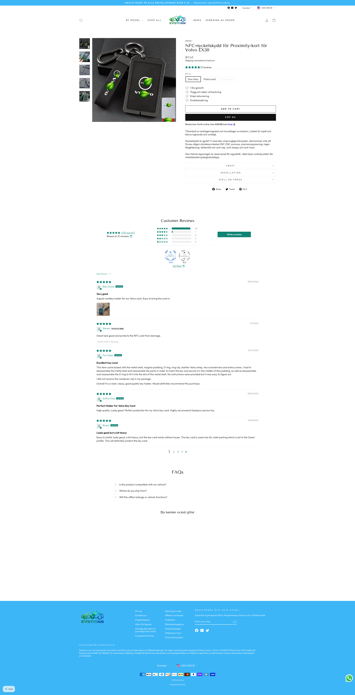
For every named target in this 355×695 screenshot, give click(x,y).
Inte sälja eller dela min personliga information (145, 630)
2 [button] (173, 451)
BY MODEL (133, 20)
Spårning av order (220, 20)
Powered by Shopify (177, 684)
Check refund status (174, 637)
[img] (104, 282)
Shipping (189, 60)
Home (188, 40)
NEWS (197, 20)
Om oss (138, 611)
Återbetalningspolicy (174, 624)
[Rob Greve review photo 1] (103, 309)
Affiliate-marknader (174, 615)
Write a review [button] (234, 234)
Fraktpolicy (170, 620)
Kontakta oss (141, 615)
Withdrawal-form (173, 633)
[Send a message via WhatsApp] (349, 678)
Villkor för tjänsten (143, 624)
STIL (188, 74)
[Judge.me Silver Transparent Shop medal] (184, 255)
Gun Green (227, 79)
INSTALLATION (230, 172)
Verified (177, 266)
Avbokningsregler (173, 628)
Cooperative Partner (144, 635)
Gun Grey (193, 79)
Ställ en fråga (230, 179)
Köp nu (230, 117)
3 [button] (178, 451)
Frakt (230, 165)
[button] (193, 67)
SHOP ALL (155, 20)
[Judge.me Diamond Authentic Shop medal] (170, 255)
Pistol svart (210, 79)
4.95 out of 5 (128, 232)
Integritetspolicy (142, 620)
